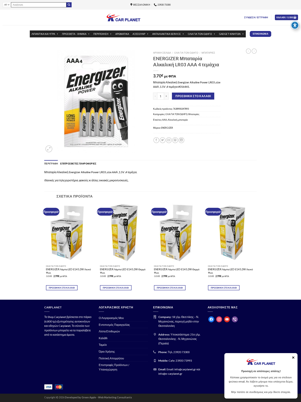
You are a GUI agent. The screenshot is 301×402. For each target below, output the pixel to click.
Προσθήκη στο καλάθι (193, 96)
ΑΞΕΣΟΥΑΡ (139, 33)
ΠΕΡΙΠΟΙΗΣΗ (100, 33)
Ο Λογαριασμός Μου (111, 318)
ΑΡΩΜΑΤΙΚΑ (122, 33)
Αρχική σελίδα (162, 52)
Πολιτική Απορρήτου (111, 358)
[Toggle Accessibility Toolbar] (295, 25)
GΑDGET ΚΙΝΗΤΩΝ (230, 33)
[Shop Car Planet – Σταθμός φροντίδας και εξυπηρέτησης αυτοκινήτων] (123, 17)
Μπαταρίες (208, 52)
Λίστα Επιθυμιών (109, 331)
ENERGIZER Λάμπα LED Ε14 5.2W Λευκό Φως (68, 271)
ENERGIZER (167, 127)
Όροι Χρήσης (107, 351)
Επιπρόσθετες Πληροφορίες (78, 163)
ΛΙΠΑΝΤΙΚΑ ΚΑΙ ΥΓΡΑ (43, 33)
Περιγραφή (51, 163)
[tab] (51, 163)
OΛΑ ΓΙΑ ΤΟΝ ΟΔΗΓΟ (200, 33)
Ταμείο (103, 344)
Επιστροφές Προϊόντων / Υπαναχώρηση (114, 367)
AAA (164, 119)
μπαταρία (183, 119)
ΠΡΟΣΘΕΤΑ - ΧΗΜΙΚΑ (74, 33)
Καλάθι (103, 338)
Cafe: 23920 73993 (180, 360)
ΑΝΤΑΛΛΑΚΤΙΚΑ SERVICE (166, 33)
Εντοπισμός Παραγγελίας (114, 324)
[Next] (256, 250)
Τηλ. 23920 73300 (179, 352)
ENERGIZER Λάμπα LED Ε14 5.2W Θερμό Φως (122, 271)
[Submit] (69, 4)
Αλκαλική (172, 119)
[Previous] (44, 250)
